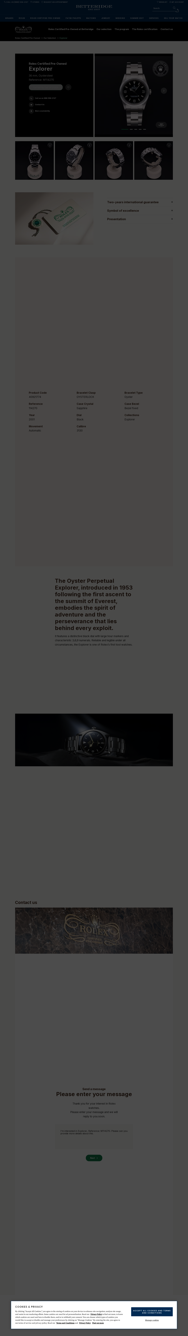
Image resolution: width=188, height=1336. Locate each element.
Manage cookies (152, 1320)
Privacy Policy (96, 1314)
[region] (94, 1315)
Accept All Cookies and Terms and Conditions (152, 1311)
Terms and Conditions (65, 1323)
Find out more (98, 1323)
